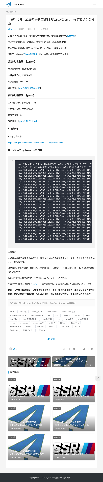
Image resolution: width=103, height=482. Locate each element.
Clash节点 (23, 312)
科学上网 (77, 326)
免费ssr (62, 323)
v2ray (59, 319)
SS (49, 315)
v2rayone (12, 29)
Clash (12, 312)
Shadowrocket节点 (68, 312)
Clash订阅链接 (30, 54)
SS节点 (77, 315)
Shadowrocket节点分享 (18, 315)
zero (35, 283)
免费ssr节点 (75, 323)
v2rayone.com (49, 477)
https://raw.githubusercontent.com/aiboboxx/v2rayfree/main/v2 (35, 142)
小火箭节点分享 (64, 326)
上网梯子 (52, 323)
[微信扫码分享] (74, 348)
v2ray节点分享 (83, 319)
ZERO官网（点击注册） (29, 87)
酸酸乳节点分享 (28, 330)
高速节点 (42, 330)
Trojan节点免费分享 (29, 319)
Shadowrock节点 (37, 315)
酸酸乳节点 (14, 330)
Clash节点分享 (37, 312)
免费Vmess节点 (15, 326)
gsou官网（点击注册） (29, 121)
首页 (7, 12)
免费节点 (44, 29)
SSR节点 (67, 315)
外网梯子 (40, 326)
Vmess (12, 323)
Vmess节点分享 (38, 323)
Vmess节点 (24, 323)
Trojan (88, 315)
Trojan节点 (13, 319)
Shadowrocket (52, 312)
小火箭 (51, 326)
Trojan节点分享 (46, 319)
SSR (57, 315)
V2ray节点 (69, 319)
